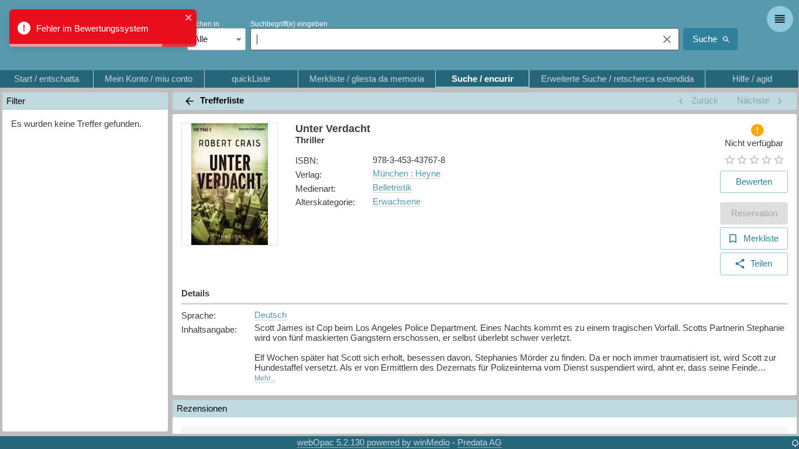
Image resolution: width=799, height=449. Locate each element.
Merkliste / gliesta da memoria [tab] (366, 79)
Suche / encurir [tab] (483, 79)
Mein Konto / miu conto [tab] (148, 79)
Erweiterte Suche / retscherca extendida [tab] (617, 79)
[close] (189, 18)
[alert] (103, 28)
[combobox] (451, 39)
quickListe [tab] (251, 79)
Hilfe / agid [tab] (752, 79)
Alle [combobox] (201, 39)
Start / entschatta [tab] (46, 79)
